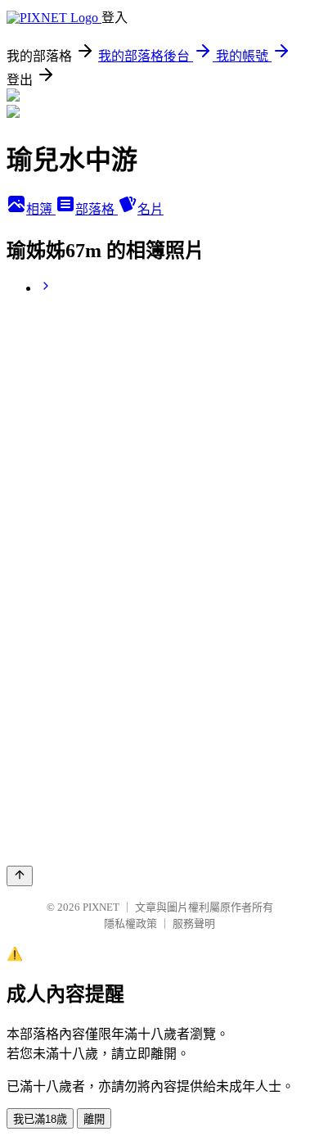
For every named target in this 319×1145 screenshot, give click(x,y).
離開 (94, 1119)
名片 (150, 209)
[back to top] (20, 876)
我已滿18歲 (40, 1119)
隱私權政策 (130, 923)
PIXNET (101, 907)
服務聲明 (194, 923)
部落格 (96, 209)
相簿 (41, 209)
